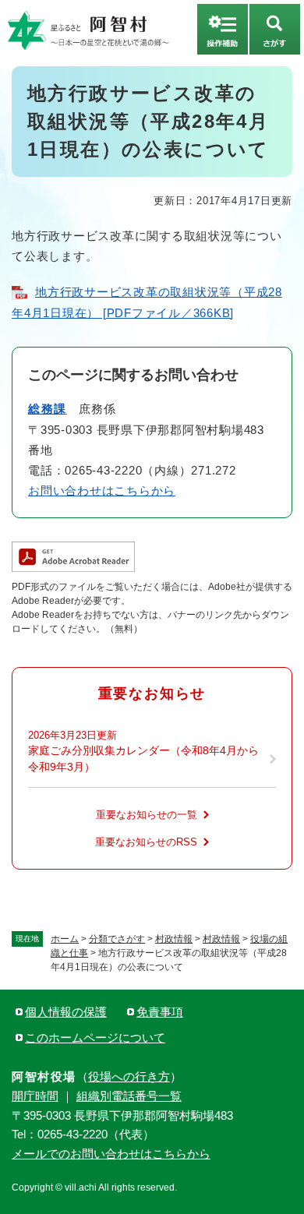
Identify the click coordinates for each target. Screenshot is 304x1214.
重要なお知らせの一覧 (146, 815)
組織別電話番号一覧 (129, 1096)
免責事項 (159, 1011)
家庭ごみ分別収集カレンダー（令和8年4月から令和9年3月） (143, 758)
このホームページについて (95, 1037)
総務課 (47, 408)
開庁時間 (35, 1096)
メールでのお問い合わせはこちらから (111, 1153)
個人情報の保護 (66, 1011)
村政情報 (174, 938)
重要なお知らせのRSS (146, 842)
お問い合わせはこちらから (101, 490)
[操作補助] (222, 29)
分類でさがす (117, 938)
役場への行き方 (129, 1076)
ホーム (65, 938)
